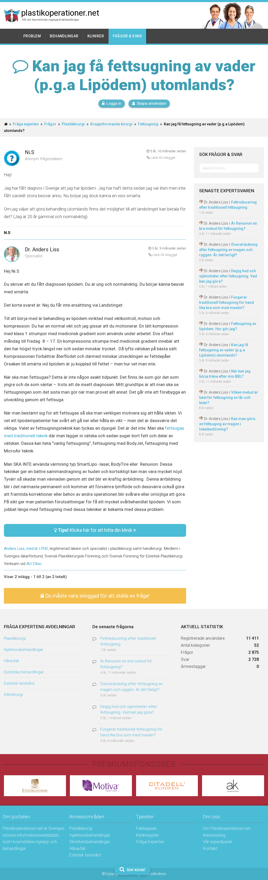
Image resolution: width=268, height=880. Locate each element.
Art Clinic (34, 563)
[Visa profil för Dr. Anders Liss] (12, 254)
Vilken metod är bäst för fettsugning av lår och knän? (228, 397)
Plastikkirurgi (73, 124)
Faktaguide (146, 828)
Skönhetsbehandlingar (89, 841)
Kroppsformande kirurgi (111, 124)
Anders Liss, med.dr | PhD (26, 548)
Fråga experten (26, 124)
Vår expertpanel (217, 841)
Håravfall (11, 660)
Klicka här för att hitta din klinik (95, 530)
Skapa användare (151, 103)
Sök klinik (246, 20)
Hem (11, 36)
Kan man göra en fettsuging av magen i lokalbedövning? (227, 424)
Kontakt (210, 848)
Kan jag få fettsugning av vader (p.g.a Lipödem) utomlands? (223, 350)
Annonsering (214, 835)
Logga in (114, 103)
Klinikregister (147, 835)
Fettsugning (148, 124)
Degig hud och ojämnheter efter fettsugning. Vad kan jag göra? (228, 276)
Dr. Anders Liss (42, 249)
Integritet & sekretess (149, 874)
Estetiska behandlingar (24, 672)
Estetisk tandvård (19, 683)
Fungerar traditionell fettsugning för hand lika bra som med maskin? (226, 302)
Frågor (50, 124)
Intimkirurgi (13, 694)
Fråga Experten (150, 841)
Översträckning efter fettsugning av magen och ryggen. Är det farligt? (228, 249)
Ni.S (29, 152)
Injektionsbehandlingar (23, 649)
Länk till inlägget (162, 158)
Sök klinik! (135, 869)
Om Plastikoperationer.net (226, 828)
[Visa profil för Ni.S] (12, 158)
